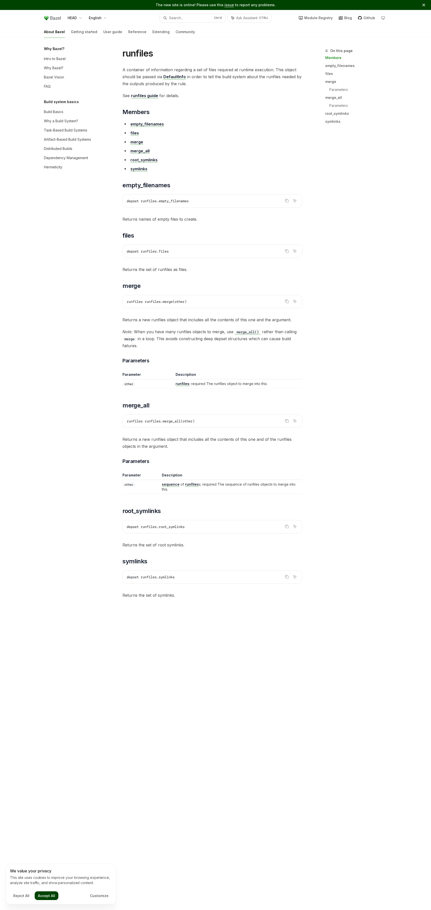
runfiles (182, 384)
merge (330, 81)
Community (185, 32)
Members (333, 58)
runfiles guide (144, 95)
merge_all (333, 97)
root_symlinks (337, 113)
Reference (137, 32)
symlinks (332, 121)
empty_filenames (340, 66)
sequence (171, 484)
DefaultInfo (174, 76)
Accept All (46, 896)
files (329, 73)
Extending (161, 32)
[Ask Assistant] (295, 200)
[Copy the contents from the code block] (287, 200)
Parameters (338, 89)
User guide (112, 32)
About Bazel (54, 32)
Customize (99, 896)
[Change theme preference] (383, 18)
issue (229, 5)
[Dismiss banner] (424, 5)
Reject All (21, 896)
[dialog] (61, 884)
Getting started (84, 32)
